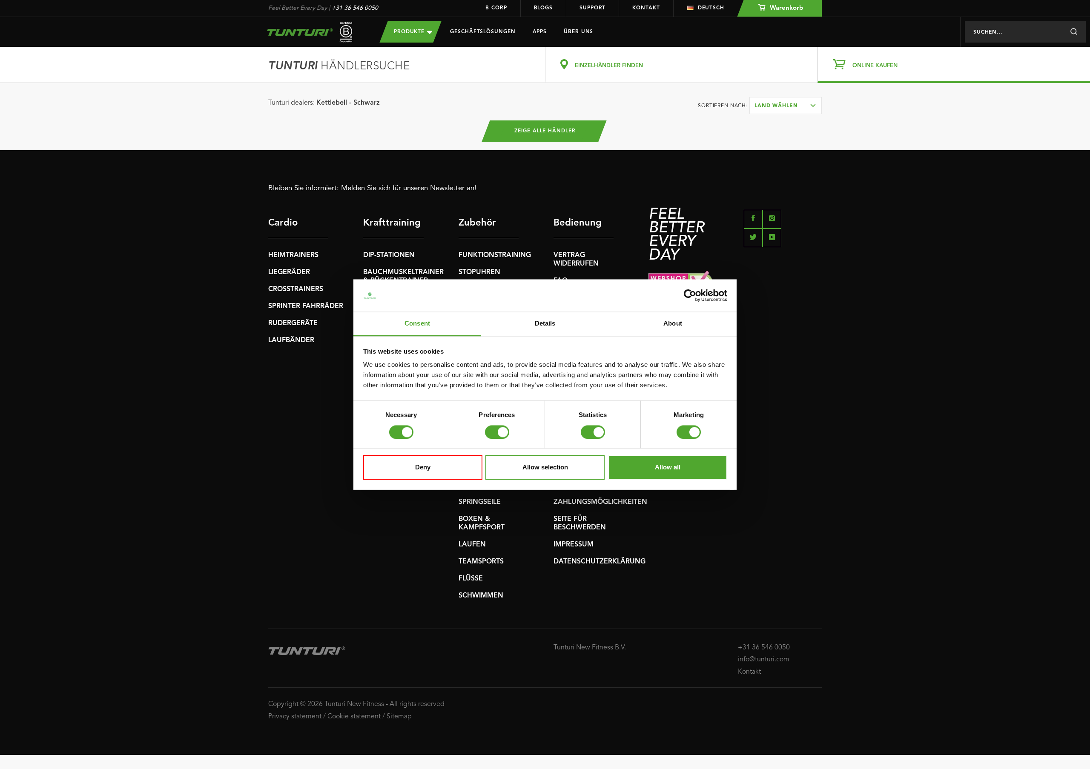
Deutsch (711, 8)
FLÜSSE (471, 578)
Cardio (283, 223)
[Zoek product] (1073, 32)
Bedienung (578, 223)
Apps (540, 31)
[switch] (497, 432)
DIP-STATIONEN (389, 255)
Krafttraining (392, 223)
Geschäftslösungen (482, 31)
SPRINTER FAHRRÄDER (305, 306)
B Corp (496, 8)
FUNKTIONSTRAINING (495, 255)
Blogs (543, 8)
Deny (422, 467)
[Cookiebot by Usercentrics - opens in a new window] (690, 295)
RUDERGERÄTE (293, 323)
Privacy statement (294, 716)
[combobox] (785, 105)
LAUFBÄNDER (291, 340)
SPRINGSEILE (480, 502)
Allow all (667, 467)
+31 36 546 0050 (355, 8)
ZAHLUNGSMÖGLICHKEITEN (600, 502)
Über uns (578, 31)
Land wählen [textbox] (775, 106)
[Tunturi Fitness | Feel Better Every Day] (315, 32)
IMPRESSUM (574, 544)
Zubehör (477, 223)
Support (592, 8)
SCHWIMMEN (481, 595)
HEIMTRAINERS (293, 255)
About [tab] (672, 323)
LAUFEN (472, 544)
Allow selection (545, 467)
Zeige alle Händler (545, 131)
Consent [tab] (417, 323)
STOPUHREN (479, 272)
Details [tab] (545, 323)
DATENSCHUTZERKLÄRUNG (599, 561)
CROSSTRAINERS (295, 289)
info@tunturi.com (763, 659)
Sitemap (399, 716)
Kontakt (646, 8)
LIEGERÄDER (289, 272)
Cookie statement (354, 716)
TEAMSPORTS (481, 561)
